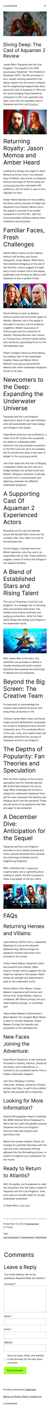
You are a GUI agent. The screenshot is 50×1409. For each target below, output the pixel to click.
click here (24, 1205)
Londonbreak (10, 5)
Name (8, 1316)
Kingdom (33, 104)
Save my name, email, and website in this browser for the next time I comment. (25, 1359)
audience (8, 616)
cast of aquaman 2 (11, 1237)
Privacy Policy (21, 1396)
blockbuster (10, 71)
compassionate (11, 185)
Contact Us (35, 1396)
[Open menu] (45, 5)
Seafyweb (30, 1389)
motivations (19, 363)
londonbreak (41, 1237)
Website (8, 1342)
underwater (24, 456)
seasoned (33, 868)
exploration (29, 327)
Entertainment (32, 1224)
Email (8, 1329)
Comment (10, 1284)
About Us (8, 1396)
